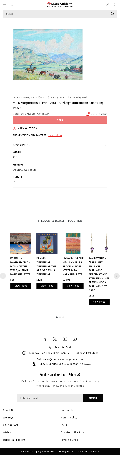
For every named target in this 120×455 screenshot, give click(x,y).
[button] (4, 4)
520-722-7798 (63, 346)
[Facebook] (45, 339)
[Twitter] (55, 339)
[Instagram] (75, 339)
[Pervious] (3, 276)
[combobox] (55, 14)
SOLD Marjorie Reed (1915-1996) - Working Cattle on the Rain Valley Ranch (54, 97)
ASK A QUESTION (27, 128)
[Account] (108, 4)
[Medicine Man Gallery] (60, 4)
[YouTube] (65, 339)
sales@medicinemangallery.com (63, 359)
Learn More (55, 135)
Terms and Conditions (88, 451)
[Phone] (11, 4)
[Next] (117, 276)
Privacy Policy (66, 451)
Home (15, 97)
